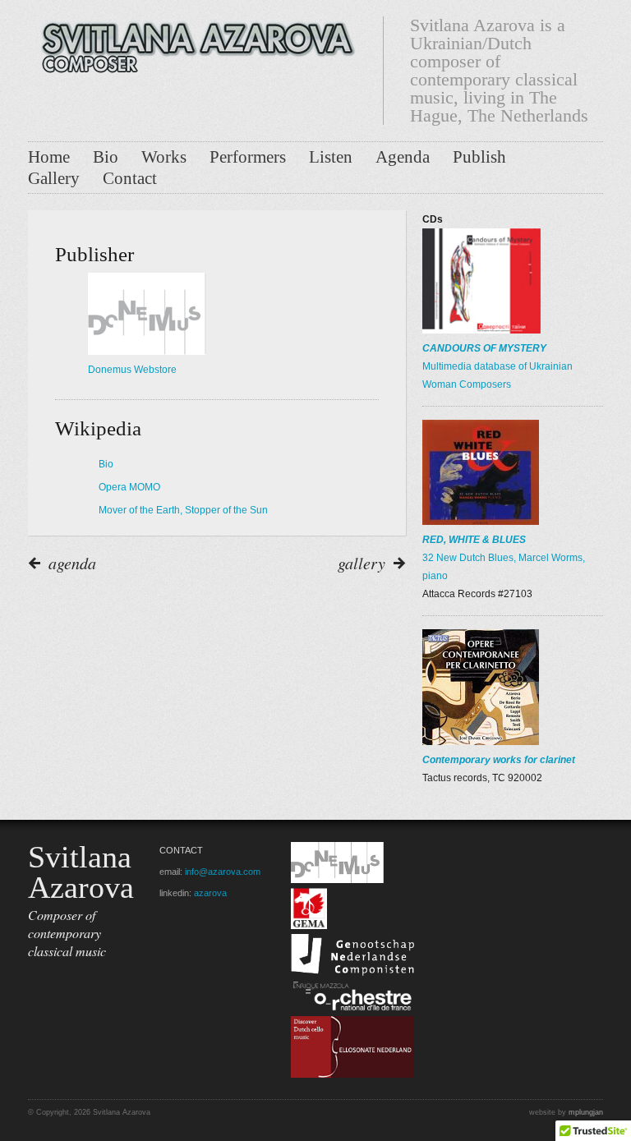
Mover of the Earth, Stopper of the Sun (183, 510)
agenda (72, 562)
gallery (361, 562)
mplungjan (586, 1112)
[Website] (192, 42)
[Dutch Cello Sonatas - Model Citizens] (352, 1074)
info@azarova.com (222, 871)
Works (164, 157)
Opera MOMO (129, 487)
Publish (479, 157)
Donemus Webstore (132, 369)
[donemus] (337, 880)
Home (49, 157)
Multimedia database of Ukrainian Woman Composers (497, 366)
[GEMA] (309, 926)
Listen (330, 157)
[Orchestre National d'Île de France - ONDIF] (352, 1008)
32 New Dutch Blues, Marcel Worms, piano (503, 558)
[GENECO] (352, 973)
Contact (130, 178)
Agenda (402, 157)
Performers (248, 157)
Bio (105, 157)
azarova (210, 893)
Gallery (54, 178)
